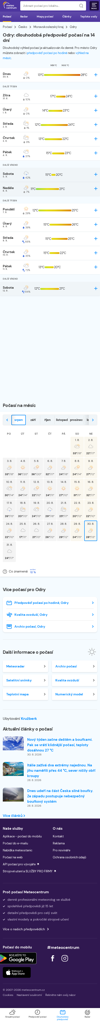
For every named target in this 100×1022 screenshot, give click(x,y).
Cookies (8, 995)
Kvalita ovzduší (67, 680)
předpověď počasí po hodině (47, 53)
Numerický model (69, 694)
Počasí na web (13, 857)
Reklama (59, 843)
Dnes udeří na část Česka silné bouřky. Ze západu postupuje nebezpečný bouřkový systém (60, 796)
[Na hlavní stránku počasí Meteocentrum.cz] (10, 6)
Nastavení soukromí (29, 995)
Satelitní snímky (19, 680)
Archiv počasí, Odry (29, 626)
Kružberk (29, 718)
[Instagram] (64, 962)
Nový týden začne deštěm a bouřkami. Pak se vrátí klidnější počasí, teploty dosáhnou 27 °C (60, 745)
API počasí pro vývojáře (19, 864)
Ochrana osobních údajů (69, 857)
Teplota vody (88, 16)
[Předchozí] (7, 420)
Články (66, 16)
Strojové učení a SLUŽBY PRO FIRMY (28, 871)
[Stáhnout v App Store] (17, 972)
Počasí (7, 16)
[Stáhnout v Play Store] (17, 958)
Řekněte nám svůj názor (60, 995)
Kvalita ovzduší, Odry (30, 615)
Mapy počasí (45, 16)
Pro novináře (61, 850)
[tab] (18, 420)
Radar (24, 16)
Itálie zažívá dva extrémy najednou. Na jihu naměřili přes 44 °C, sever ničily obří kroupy (61, 770)
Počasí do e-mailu (15, 843)
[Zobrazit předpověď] (96, 75)
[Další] (93, 420)
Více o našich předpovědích (24, 929)
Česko (22, 27)
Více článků (13, 815)
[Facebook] (53, 962)
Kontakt (58, 836)
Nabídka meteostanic (17, 850)
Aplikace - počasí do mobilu (22, 836)
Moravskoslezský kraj (48, 27)
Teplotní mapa (17, 694)
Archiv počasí (66, 666)
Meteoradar (15, 666)
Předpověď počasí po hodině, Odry (41, 603)
